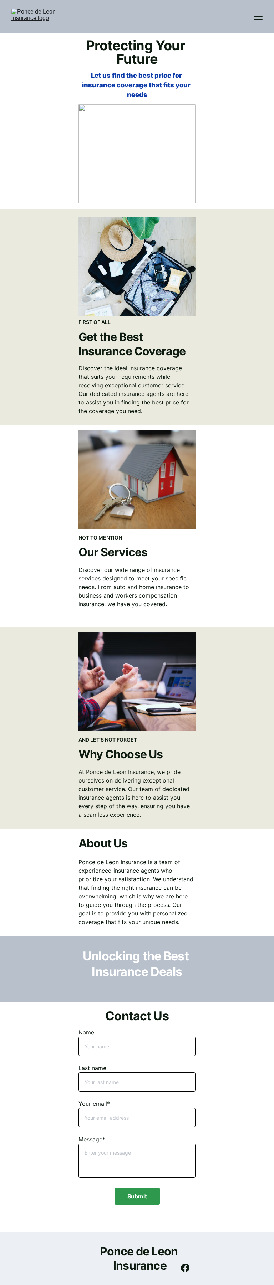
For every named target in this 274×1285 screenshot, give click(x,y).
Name (86, 1032)
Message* (91, 1139)
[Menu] (258, 17)
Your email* (94, 1103)
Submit (137, 1196)
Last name (92, 1068)
